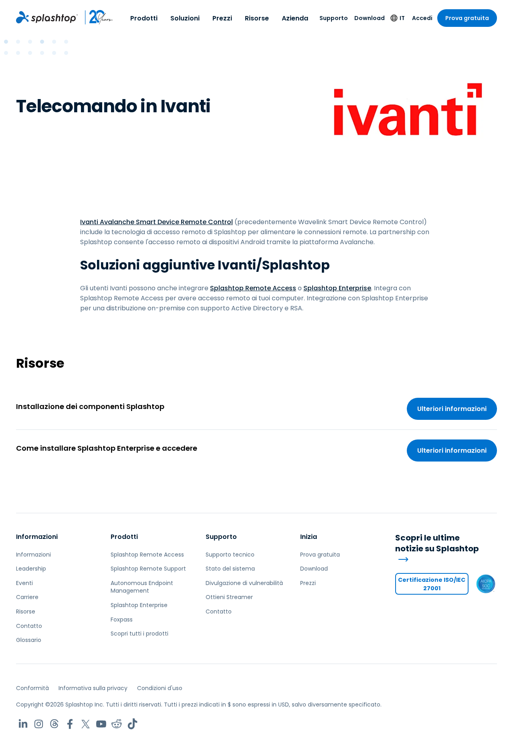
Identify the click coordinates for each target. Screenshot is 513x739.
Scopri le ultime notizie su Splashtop (437, 543)
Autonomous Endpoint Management (142, 587)
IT (402, 18)
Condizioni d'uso (159, 688)
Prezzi (222, 18)
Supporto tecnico (230, 555)
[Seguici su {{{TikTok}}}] (132, 724)
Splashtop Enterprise (337, 288)
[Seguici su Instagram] (39, 724)
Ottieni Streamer (229, 597)
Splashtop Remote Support (148, 569)
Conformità (32, 688)
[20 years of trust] (95, 17)
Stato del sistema (230, 569)
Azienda (295, 18)
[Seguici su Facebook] (70, 724)
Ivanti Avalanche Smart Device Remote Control (156, 222)
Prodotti (144, 18)
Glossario (28, 640)
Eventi (24, 583)
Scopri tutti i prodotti (139, 634)
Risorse (257, 18)
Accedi (422, 18)
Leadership (31, 569)
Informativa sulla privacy (93, 688)
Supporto (333, 18)
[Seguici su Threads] (54, 724)
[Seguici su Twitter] (86, 724)
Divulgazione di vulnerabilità (244, 583)
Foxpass (122, 619)
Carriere (27, 597)
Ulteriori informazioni (452, 408)
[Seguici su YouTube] (101, 724)
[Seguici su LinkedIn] (23, 724)
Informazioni (37, 536)
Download (369, 18)
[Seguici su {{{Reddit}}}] (117, 724)
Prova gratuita (467, 18)
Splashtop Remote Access (253, 288)
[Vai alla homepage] (47, 17)
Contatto (29, 626)
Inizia (308, 536)
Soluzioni (185, 18)
